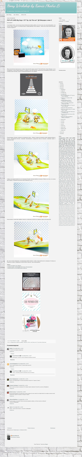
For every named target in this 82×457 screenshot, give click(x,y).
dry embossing (66, 177)
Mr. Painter (72, 166)
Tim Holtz (63, 191)
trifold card (72, 215)
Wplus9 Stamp (64, 171)
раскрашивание (61, 204)
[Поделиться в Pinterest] (26, 340)
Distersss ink (73, 158)
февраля (62, 128)
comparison (61, 213)
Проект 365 (71, 162)
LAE (71, 206)
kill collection (61, 178)
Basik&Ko (64, 194)
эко (73, 225)
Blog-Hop (60, 181)
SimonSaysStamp (63, 170)
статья (60, 224)
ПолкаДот (68, 172)
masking (67, 183)
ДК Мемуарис (70, 147)
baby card (68, 191)
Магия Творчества (69, 202)
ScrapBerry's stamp (71, 190)
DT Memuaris (67, 149)
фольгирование (61, 225)
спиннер (65, 223)
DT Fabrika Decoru (69, 150)
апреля (62, 125)
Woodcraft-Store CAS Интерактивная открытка (17, 268)
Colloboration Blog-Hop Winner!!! (66, 107)
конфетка (62, 150)
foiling (73, 200)
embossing (72, 177)
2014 (61, 133)
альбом (60, 161)
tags (67, 160)
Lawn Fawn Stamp (69, 159)
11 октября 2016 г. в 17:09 (23, 399)
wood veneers (61, 192)
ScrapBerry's (61, 160)
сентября (63, 94)
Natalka (11, 348)
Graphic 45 (72, 205)
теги (74, 168)
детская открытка (70, 193)
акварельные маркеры (63, 203)
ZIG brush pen (61, 183)
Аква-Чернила (67, 192)
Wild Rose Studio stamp (67, 200)
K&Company (67, 206)
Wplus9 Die (61, 177)
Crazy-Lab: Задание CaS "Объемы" (14, 265)
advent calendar (73, 212)
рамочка (61, 223)
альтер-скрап (61, 184)
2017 (61, 86)
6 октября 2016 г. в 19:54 (23, 385)
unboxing (60, 216)
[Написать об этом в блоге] (23, 340)
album (74, 167)
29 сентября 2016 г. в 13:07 (26, 355)
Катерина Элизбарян (14, 385)
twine (73, 201)
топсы (64, 224)
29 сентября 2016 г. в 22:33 (23, 363)
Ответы (12, 353)
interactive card (66, 214)
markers (71, 214)
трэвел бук (67, 224)
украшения (72, 224)
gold (62, 214)
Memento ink (72, 153)
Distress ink (34, 342)
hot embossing (67, 146)
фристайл (65, 225)
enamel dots (70, 148)
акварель (66, 143)
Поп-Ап (29, 342)
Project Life (72, 143)
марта (62, 127)
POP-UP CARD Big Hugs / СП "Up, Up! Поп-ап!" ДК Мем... (67, 96)
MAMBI (73, 154)
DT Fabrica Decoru (67, 205)
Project (66, 199)
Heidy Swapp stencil (62, 206)
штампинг (63, 155)
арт (64, 193)
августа (62, 119)
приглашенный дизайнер (64, 157)
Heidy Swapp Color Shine (69, 188)
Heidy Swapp (69, 195)
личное (64, 148)
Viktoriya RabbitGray (14, 399)
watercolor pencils (62, 172)
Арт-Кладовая (61, 202)
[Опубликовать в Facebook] (25, 340)
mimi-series (62, 168)
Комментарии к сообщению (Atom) (20, 429)
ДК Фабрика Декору (67, 217)
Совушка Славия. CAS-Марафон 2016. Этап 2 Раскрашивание (20, 266)
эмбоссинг (61, 149)
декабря (62, 89)
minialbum (60, 201)
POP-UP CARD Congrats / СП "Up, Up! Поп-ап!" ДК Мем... (68, 106)
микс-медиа (73, 172)
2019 (61, 83)
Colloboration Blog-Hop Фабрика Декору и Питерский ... (66, 117)
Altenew (61, 169)
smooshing (65, 201)
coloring (64, 147)
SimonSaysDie (63, 154)
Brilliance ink (69, 194)
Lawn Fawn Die (61, 189)
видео (60, 143)
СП (59, 148)
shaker (66, 162)
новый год (66, 179)
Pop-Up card (44, 342)
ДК (66, 139)
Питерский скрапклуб (67, 218)
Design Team (73, 169)
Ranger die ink (64, 190)
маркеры (21, 342)
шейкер (72, 180)
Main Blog (8, 14)
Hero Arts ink (72, 181)
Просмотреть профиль (15, 437)
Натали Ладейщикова (14, 378)
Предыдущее (52, 428)
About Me (23, 14)
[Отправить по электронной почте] (22, 340)
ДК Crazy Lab (68, 168)
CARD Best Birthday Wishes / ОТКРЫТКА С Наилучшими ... (67, 101)
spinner (73, 191)
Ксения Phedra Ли (15, 355)
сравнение (72, 223)
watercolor (63, 144)
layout (67, 140)
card (31, 342)
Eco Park (63, 195)
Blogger (46, 444)
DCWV (62, 205)
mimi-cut (73, 149)
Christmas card (66, 158)
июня (62, 122)
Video (64, 141)
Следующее (9, 428)
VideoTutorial (70, 144)
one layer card (70, 156)
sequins (60, 145)
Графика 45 (60, 217)
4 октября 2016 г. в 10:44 (23, 378)
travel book (67, 215)
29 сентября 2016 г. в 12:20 (18, 348)
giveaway (73, 213)
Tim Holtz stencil (67, 212)
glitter (59, 214)
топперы (67, 204)
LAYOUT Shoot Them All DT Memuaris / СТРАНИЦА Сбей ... (68, 112)
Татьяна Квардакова (14, 363)
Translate (67, 21)
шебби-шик (70, 225)
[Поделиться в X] (24, 340)
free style (69, 213)
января (62, 130)
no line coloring (71, 171)
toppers (69, 201)
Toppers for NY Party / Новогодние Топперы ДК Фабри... (67, 103)
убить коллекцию (67, 180)
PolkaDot (60, 167)
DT (37, 342)
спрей (68, 223)
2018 (61, 85)
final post (65, 213)
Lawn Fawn (40, 342)
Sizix (70, 199)
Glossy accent (65, 181)
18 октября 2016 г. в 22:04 (18, 407)
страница (61, 140)
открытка (25, 342)
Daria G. (11, 407)
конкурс (71, 203)
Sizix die (69, 170)
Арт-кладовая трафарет (70, 216)
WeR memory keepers (67, 167)
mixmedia (62, 156)
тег (65, 161)
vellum (72, 160)
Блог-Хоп (67, 178)
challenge (67, 145)
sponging (63, 215)
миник (60, 194)
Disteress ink (61, 188)
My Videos (16, 14)
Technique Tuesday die (70, 182)
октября (62, 92)
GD (61, 159)
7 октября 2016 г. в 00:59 (21, 391)
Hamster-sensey (13, 391)
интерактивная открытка (15, 342)
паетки (69, 154)
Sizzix (60, 191)
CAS (60, 139)
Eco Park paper (65, 166)
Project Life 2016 (62, 182)
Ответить (12, 351)
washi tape (63, 216)
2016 (61, 88)
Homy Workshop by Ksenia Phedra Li (33, 5)
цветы (60, 166)
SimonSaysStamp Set (71, 155)
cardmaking (61, 162)
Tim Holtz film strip (61, 212)
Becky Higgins (66, 169)
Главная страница (31, 428)
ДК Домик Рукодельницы (69, 165)
